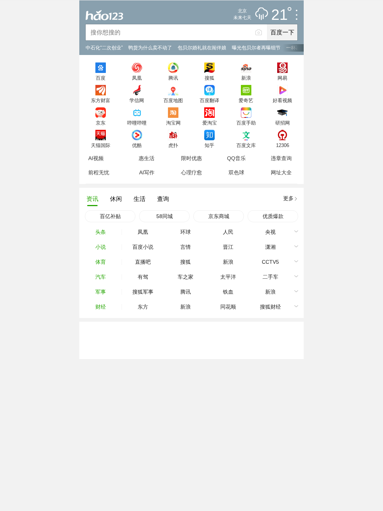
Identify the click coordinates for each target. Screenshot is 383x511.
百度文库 (246, 145)
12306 (282, 145)
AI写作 (146, 172)
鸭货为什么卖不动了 (150, 48)
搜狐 (209, 77)
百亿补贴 (110, 216)
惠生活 (146, 158)
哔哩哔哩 (137, 122)
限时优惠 (191, 158)
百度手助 (246, 122)
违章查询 (281, 158)
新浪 (246, 77)
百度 (100, 77)
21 (279, 15)
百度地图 (173, 100)
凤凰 (137, 77)
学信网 (136, 100)
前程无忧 (98, 172)
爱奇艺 (246, 100)
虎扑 (173, 145)
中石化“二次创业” (104, 48)
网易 (282, 77)
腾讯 (173, 77)
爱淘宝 (209, 122)
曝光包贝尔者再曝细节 (256, 48)
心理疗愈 (191, 172)
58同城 (164, 216)
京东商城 (218, 216)
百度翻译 (209, 100)
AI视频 (96, 158)
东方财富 (100, 100)
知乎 (209, 145)
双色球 (236, 172)
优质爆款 (273, 216)
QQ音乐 (236, 158)
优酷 (137, 145)
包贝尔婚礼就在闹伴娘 (202, 48)
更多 (288, 198)
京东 (100, 122)
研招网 (282, 122)
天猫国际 (100, 145)
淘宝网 (173, 122)
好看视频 (282, 100)
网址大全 (281, 172)
